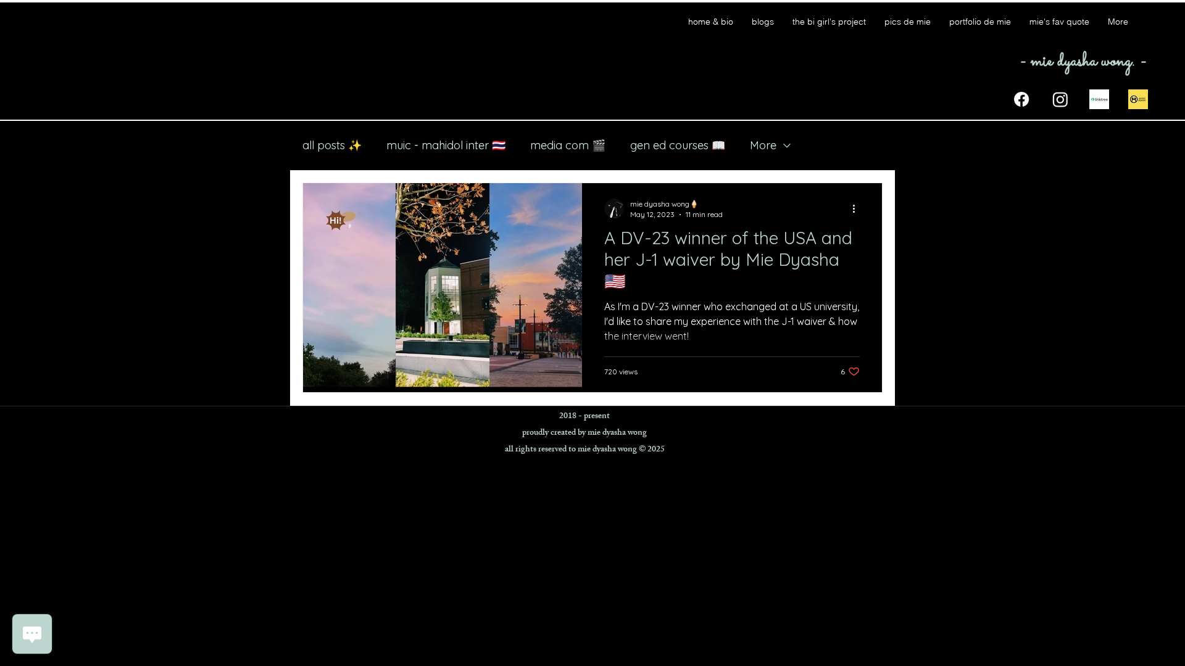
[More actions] (857, 208)
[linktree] (1099, 99)
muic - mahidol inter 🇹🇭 (445, 145)
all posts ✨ (332, 145)
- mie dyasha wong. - (1083, 61)
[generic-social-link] (1138, 99)
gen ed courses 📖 (677, 145)
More (763, 145)
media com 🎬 (567, 145)
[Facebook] (1021, 99)
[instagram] (1060, 99)
